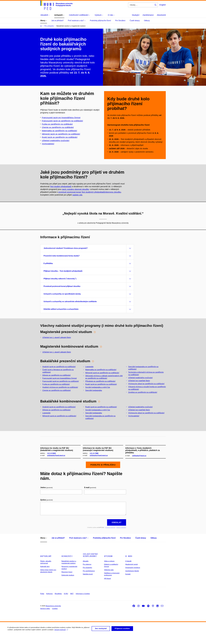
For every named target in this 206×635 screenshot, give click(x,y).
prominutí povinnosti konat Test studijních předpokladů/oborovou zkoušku (89, 192)
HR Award (107, 578)
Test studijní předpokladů (60, 186)
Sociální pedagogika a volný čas (97, 387)
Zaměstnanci (148, 15)
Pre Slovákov (120, 20)
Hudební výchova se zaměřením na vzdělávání (60, 387)
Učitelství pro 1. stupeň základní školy (56, 337)
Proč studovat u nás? (76, 20)
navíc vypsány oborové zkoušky (75, 189)
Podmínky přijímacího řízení (100, 20)
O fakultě (128, 561)
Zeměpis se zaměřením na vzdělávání (142, 392)
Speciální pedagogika (93, 390)
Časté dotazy (135, 20)
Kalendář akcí (45, 566)
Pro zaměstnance (89, 571)
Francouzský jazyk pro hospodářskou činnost (61, 118)
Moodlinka (58, 593)
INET (72, 593)
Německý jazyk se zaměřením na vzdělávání (61, 134)
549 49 (51, 453)
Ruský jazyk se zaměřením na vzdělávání (59, 137)
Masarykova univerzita (53, 606)
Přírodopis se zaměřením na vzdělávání (100, 381)
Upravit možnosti (60, 629)
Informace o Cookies (83, 593)
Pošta (42, 593)
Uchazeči (67, 556)
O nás (128, 556)
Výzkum (108, 556)
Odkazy (147, 20)
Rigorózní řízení (66, 572)
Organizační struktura (132, 567)
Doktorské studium (67, 575)
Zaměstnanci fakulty (132, 571)
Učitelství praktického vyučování (140, 378)
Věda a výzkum (109, 561)
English (162, 5)
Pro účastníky (87, 567)
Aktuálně (45, 556)
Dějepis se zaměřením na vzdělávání (56, 375)
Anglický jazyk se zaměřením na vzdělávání (59, 367)
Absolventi (161, 15)
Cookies (55, 608)
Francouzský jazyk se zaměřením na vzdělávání (62, 121)
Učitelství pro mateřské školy (139, 381)
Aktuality (86, 561)
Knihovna (49, 593)
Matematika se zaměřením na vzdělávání (59, 131)
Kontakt (127, 574)
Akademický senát (131, 564)
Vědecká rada (109, 570)
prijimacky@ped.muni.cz (56, 455)
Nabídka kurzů (88, 574)
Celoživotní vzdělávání (90, 555)
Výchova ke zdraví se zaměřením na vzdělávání (146, 384)
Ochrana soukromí (110, 527)
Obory (43, 20)
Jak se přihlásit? (57, 20)
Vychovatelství (48, 144)
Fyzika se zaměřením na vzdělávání (56, 384)
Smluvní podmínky (121, 527)
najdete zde (77, 195)
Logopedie (89, 367)
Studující (135, 15)
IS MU (66, 593)
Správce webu (45, 608)
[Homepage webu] (56, 5)
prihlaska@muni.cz (139, 455)
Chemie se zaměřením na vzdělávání (56, 390)
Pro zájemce (87, 564)
